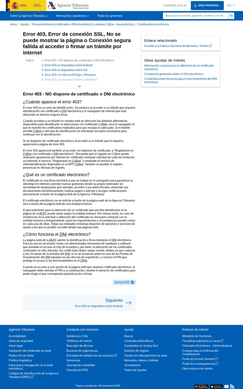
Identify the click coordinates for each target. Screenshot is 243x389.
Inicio (13, 24)
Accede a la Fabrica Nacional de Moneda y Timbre (176, 45)
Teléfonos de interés (79, 340)
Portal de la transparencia (198, 363)
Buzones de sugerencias (82, 350)
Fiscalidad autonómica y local (201, 340)
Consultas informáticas (138, 340)
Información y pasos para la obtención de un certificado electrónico (179, 67)
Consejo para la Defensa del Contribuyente (200, 352)
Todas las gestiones (109, 15)
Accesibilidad (17, 336)
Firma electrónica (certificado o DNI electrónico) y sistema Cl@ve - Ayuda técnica (83, 24)
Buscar (128, 336)
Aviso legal (16, 345)
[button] (231, 5)
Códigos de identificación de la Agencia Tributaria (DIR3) (34, 375)
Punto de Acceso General (198, 358)
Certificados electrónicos (153, 24)
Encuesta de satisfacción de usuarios (90, 355)
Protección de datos (21, 355)
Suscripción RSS (77, 370)
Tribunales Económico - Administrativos (207, 345)
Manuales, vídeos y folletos (141, 360)
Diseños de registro (136, 350)
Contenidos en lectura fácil (141, 345)
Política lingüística (20, 360)
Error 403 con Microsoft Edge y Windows (70, 74)
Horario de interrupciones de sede (145, 355)
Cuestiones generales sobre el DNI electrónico (173, 73)
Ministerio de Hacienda (196, 336)
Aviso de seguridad (21, 340)
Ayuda (24, 24)
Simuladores (132, 365)
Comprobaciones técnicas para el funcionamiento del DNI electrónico (180, 80)
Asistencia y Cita (77, 336)
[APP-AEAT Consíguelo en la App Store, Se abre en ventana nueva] (216, 386)
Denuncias (73, 360)
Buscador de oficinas (80, 345)
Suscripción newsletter (81, 365)
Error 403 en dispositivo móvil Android (69, 65)
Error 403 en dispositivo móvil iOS (66, 70)
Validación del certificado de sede (30, 350)
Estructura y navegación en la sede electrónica (31, 367)
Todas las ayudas (135, 370)
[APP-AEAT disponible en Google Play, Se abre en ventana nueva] (201, 386)
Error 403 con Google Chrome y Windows (71, 79)
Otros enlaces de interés (197, 368)
